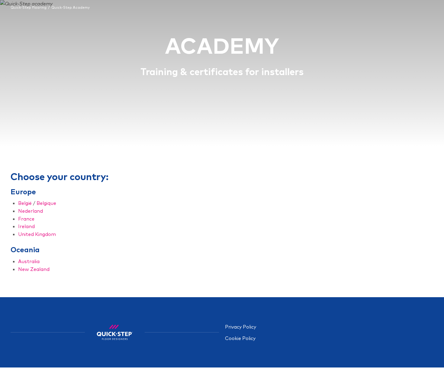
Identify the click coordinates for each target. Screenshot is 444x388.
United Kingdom (37, 234)
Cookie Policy (240, 338)
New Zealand (34, 269)
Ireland (26, 226)
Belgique (46, 203)
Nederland (30, 211)
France (26, 219)
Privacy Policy (240, 327)
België (25, 203)
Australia (29, 261)
